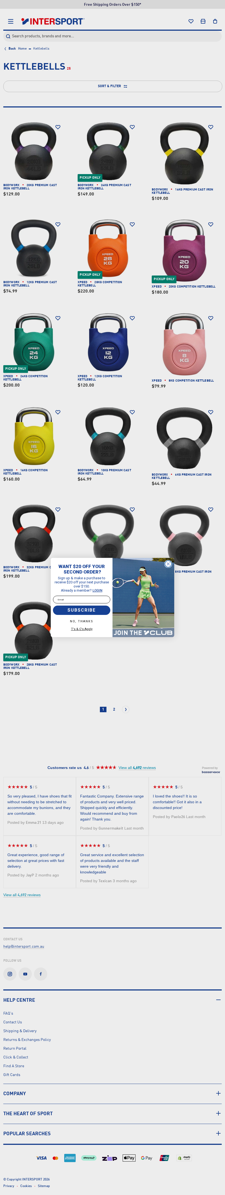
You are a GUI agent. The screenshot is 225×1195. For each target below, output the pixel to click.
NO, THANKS (81, 621)
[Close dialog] (168, 564)
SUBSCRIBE (82, 610)
